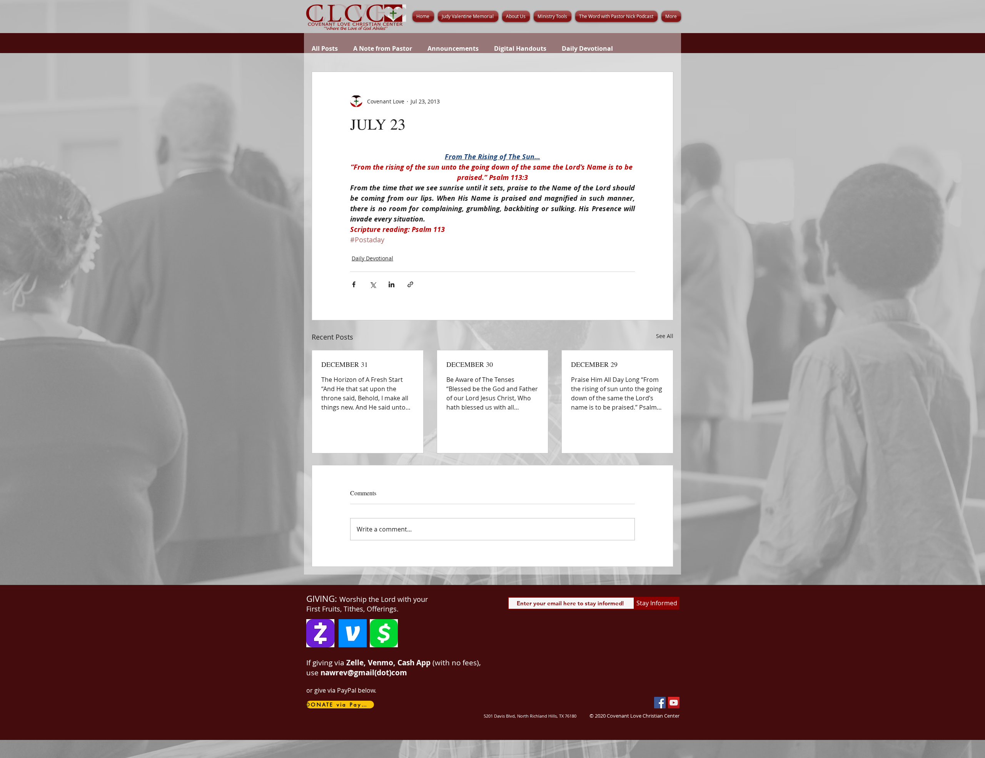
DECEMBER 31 (344, 364)
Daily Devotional (587, 48)
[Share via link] (410, 284)
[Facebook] (660, 702)
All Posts (325, 48)
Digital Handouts (520, 48)
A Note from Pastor (382, 48)
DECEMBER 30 (469, 364)
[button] (516, 16)
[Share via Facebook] (353, 284)
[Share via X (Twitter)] (372, 284)
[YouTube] (673, 702)
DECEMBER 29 (594, 364)
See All (664, 336)
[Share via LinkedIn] (391, 284)
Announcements (453, 48)
